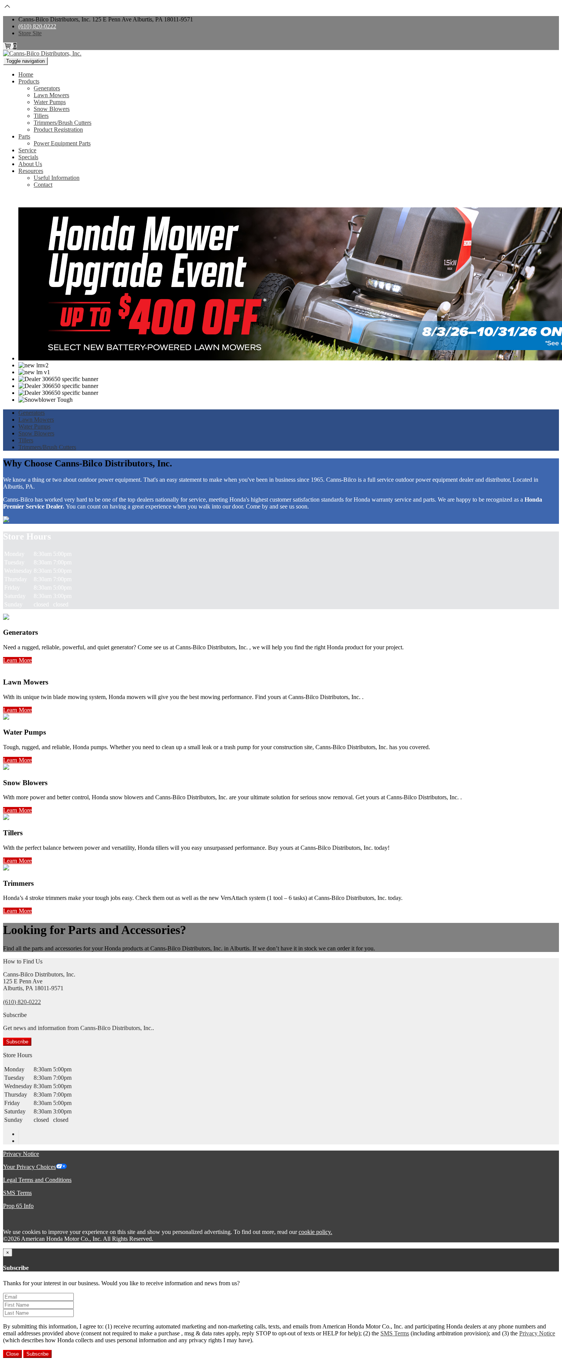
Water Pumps (50, 102)
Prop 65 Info (18, 1206)
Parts (24, 136)
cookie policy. (315, 1232)
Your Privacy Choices (29, 1167)
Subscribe (17, 1042)
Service (27, 150)
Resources (30, 171)
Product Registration (58, 129)
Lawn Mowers (51, 95)
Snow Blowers (52, 109)
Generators (47, 88)
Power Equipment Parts (62, 143)
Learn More (17, 660)
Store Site (30, 33)
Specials (28, 157)
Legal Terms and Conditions (37, 1180)
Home (25, 74)
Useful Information (57, 177)
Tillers (41, 115)
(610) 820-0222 (37, 26)
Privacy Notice (21, 1154)
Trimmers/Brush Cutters (62, 122)
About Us (30, 164)
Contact (43, 184)
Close (12, 1354)
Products (28, 81)
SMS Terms (17, 1193)
